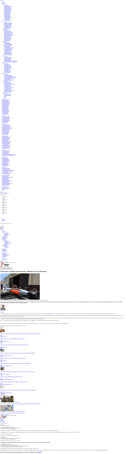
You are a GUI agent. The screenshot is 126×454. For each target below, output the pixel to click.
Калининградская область (8, 32)
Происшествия (4, 237)
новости (1, 228)
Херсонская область (7, 95)
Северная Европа (7, 374)
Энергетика (6, 233)
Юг (2, 21)
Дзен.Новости (18, 323)
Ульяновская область (7, 53)
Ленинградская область (8, 35)
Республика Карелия (7, 38)
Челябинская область (7, 58)
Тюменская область (5, 153)
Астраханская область (8, 22)
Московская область (5, 99)
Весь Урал (6, 56)
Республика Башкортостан (8, 47)
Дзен (42, 323)
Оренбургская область (6, 138)
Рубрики (1, 229)
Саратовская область (7, 52)
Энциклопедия (4, 253)
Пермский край (7, 46)
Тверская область (7, 18)
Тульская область (7, 19)
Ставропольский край (8, 80)
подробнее (2, 312)
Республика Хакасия (7, 71)
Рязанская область (7, 15)
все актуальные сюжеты (4, 414)
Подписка (6, 246)
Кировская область (7, 43)
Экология (4, 239)
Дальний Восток (5, 81)
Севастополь (4, 122)
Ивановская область (7, 10)
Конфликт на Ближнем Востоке (19, 411)
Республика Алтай (7, 69)
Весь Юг (3, 115)
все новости (2, 394)
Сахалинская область (7, 88)
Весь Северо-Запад (7, 30)
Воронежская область (8, 9)
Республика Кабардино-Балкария (10, 76)
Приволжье (4, 41)
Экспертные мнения (7, 242)
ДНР (5, 97)
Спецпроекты (4, 245)
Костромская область (7, 12)
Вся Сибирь (6, 63)
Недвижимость (6, 234)
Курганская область (7, 59)
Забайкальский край (7, 91)
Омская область (5, 162)
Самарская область (7, 51)
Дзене (13, 325)
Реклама (3, 219)
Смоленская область (7, 16)
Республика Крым (7, 28)
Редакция (2, 420)
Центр (3, 4)
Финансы (6, 235)
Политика (4, 231)
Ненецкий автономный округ (9, 34)
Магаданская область (7, 85)
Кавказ (3, 73)
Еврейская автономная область (7, 177)
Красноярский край (7, 67)
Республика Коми (7, 39)
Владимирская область (8, 8)
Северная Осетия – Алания (8, 79)
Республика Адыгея (7, 25)
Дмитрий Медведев (49, 313)
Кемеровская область (7, 66)
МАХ (14, 323)
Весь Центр (6, 5)
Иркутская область (7, 65)
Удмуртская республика (6, 146)
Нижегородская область (8, 44)
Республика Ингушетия (6, 169)
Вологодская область (7, 33)
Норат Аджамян (3, 310)
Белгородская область (8, 6)
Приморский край (7, 86)
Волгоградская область (8, 23)
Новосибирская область (6, 161)
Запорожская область (7, 94)
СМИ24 (39, 452)
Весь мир (3, 2)
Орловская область (7, 14)
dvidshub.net (33, 320)
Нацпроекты (4, 238)
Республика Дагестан (8, 75)
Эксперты (6, 241)
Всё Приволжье (7, 42)
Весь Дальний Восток (8, 82)
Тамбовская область (7, 17)
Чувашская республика (8, 54)
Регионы (1, 0)
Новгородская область (6, 130)
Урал (3, 55)
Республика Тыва (7, 70)
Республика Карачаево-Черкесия (9, 77)
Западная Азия (6, 341)
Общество (4, 236)
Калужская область (7, 11)
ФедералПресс (64, 323)
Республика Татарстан (8, 50)
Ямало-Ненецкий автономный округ (10, 61)
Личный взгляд (6, 243)
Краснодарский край (7, 24)
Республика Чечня (7, 78)
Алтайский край (7, 64)
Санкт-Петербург (7, 40)
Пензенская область (7, 45)
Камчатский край (7, 84)
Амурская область (7, 83)
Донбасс (3, 92)
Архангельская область (8, 31)
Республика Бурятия (5, 185)
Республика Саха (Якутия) (8, 87)
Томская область (7, 72)
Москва (3, 3)
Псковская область (5, 131)
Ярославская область (7, 20)
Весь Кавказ (6, 74)
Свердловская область (8, 57)
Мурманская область (7, 36)
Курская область (7, 13)
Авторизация (2, 421)
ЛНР (5, 96)
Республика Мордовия (8, 49)
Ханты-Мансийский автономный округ (9, 154)
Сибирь (3, 62)
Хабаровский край (7, 89)
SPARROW (40, 451)
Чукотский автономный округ (9, 90)
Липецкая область (5, 107)
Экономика (4, 248)
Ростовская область (7, 27)
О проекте (2, 418)
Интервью (6, 244)
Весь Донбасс (6, 93)
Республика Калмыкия (8, 26)
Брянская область (7, 7)
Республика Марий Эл (8, 48)
